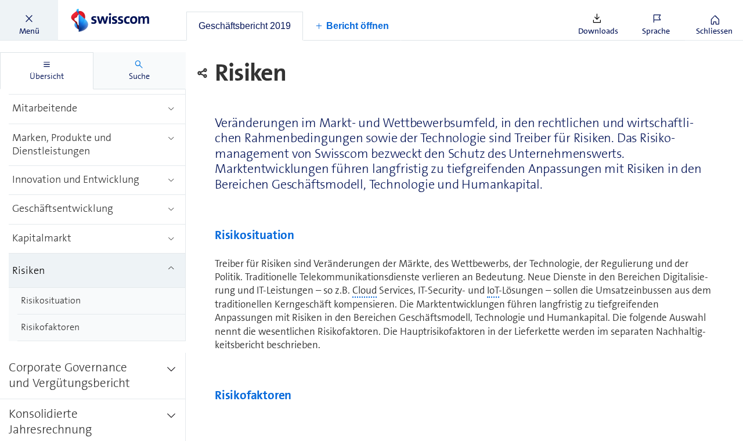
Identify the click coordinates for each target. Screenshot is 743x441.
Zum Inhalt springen (87, 7)
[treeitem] (97, 109)
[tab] (244, 26)
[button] (29, 20)
